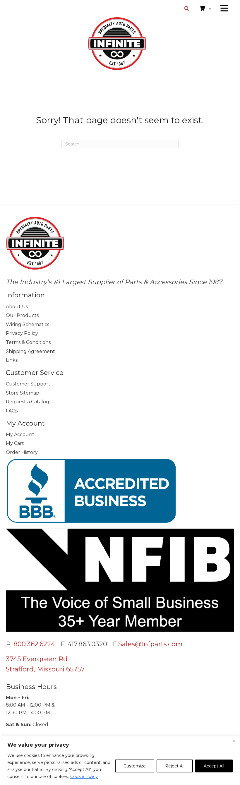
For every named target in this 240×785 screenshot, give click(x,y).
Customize (135, 766)
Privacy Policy (22, 333)
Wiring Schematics (27, 324)
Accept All (214, 766)
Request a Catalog (27, 402)
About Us (17, 306)
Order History (22, 452)
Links (12, 360)
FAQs (12, 411)
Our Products (22, 315)
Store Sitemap (22, 393)
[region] (120, 760)
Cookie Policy (84, 776)
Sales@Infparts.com (150, 644)
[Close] (233, 741)
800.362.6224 (34, 644)
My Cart (15, 443)
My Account (20, 434)
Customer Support (28, 384)
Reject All (174, 766)
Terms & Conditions (28, 342)
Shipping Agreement (30, 351)
